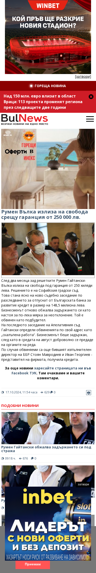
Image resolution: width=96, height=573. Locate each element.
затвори (83, 484)
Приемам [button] (33, 564)
